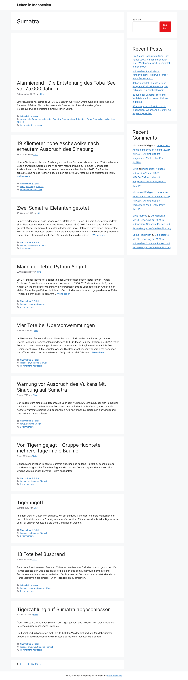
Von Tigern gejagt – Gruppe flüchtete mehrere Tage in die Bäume (58, 448)
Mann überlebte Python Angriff (52, 266)
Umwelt (43, 363)
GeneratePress (114, 675)
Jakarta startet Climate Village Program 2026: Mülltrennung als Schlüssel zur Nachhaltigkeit (150, 86)
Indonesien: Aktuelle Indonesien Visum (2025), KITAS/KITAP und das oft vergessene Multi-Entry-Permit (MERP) (152, 154)
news (22, 186)
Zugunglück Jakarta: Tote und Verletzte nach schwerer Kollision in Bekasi (151, 98)
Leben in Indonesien (34, 5)
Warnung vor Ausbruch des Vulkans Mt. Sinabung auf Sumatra (61, 387)
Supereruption (68, 119)
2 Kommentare (27, 427)
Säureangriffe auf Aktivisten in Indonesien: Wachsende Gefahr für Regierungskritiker (152, 110)
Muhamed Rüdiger (143, 192)
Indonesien (47, 119)
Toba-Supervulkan (95, 119)
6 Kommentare (27, 536)
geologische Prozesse (30, 119)
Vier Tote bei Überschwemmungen (56, 325)
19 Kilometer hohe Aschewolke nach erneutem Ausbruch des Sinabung (58, 146)
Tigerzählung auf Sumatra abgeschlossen (64, 609)
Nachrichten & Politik (29, 183)
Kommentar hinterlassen (31, 125)
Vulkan (38, 424)
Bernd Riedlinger (142, 234)
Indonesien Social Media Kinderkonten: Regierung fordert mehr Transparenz (150, 75)
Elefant (23, 245)
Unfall (48, 588)
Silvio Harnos (140, 215)
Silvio (135, 168)
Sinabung (30, 186)
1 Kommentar (26, 248)
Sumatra (57, 119)
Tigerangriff (30, 502)
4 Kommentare (27, 307)
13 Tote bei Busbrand (41, 554)
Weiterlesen (23, 176)
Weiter (36, 664)
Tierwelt (43, 481)
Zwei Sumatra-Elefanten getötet (53, 208)
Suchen (137, 19)
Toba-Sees (81, 119)
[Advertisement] (68, 59)
